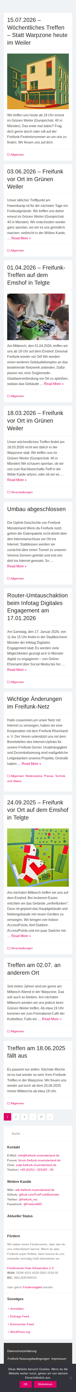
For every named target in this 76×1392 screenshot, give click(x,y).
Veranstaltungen (22, 492)
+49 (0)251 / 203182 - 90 (36, 1169)
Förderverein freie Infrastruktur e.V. (30, 1268)
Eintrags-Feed (19, 1316)
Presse (48, 776)
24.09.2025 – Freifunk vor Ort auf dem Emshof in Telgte (37, 810)
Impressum (58, 1358)
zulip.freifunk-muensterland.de (36, 1165)
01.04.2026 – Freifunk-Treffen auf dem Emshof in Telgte (36, 275)
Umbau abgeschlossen (36, 509)
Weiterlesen (45, 1384)
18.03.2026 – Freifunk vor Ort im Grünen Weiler (35, 420)
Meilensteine (34, 776)
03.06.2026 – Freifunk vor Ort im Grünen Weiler (35, 179)
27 (41, 1116)
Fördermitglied (32, 1287)
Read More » (21, 238)
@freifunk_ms (28, 1199)
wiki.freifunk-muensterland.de (34, 1190)
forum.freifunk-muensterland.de (39, 1160)
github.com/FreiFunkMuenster (39, 1194)
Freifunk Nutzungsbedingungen (29, 1358)
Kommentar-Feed (22, 1324)
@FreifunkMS (32, 1204)
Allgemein (17, 154)
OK (26, 1384)
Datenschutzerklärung (22, 1351)
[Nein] (71, 1378)
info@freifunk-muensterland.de (38, 1155)
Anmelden (17, 1308)
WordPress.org (20, 1332)
